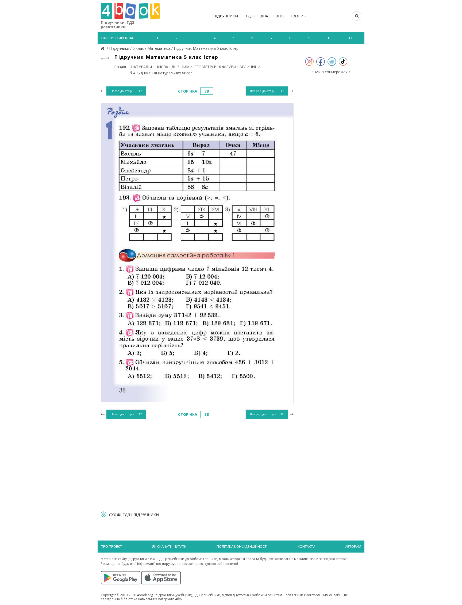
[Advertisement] (197, 464)
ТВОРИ (296, 15)
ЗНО (280, 15)
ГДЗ (249, 15)
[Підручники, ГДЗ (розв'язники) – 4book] (103, 48)
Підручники (225, 15)
